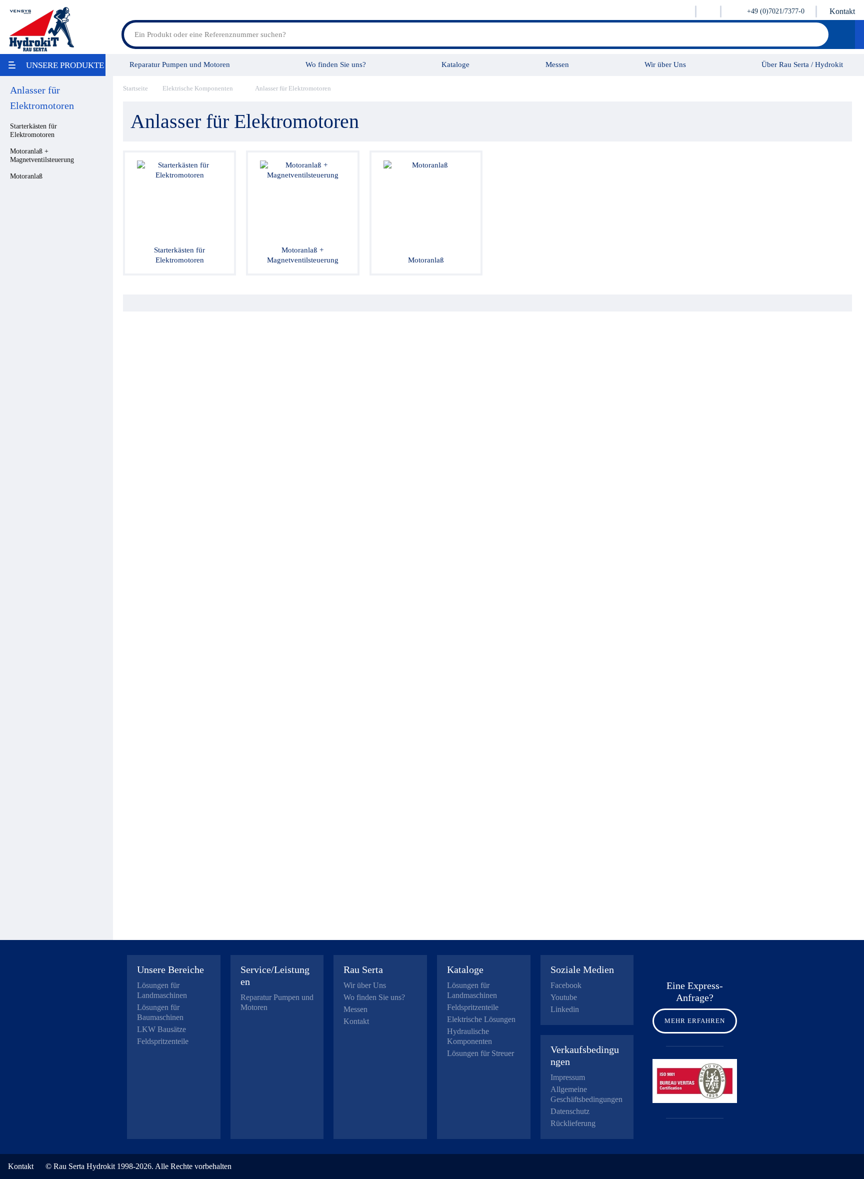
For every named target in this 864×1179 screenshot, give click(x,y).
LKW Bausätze (161, 1029)
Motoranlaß (26, 176)
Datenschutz (570, 1111)
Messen (557, 64)
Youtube (563, 997)
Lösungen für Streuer (480, 1053)
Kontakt (842, 11)
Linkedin (564, 1009)
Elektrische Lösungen (481, 1019)
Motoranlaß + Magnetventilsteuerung (42, 156)
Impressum (567, 1077)
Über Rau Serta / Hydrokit (802, 64)
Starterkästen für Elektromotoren (33, 130)
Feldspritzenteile (162, 1041)
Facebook (566, 985)
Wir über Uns (665, 64)
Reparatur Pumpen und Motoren (180, 64)
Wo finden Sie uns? (336, 64)
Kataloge (456, 64)
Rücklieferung (573, 1123)
